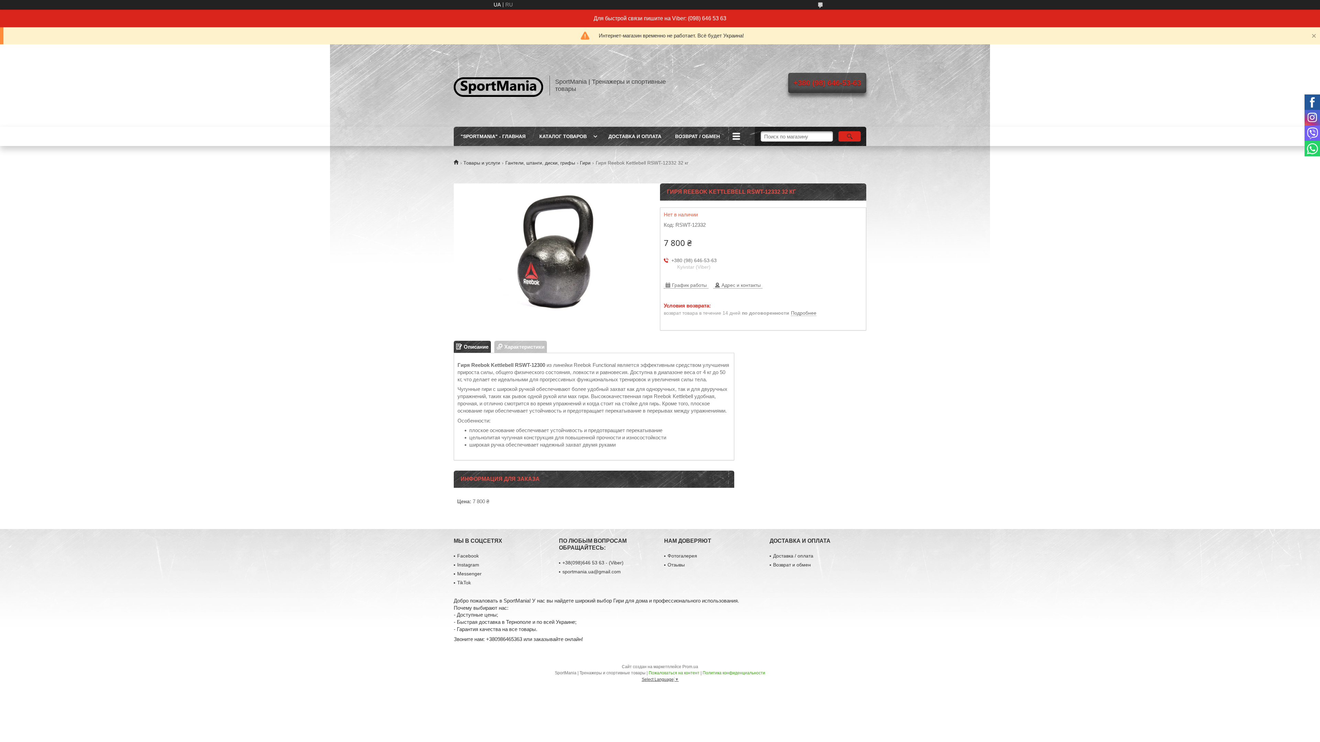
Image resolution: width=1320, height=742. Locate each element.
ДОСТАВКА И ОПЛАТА (634, 136)
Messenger (469, 573)
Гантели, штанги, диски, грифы (540, 163)
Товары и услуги (481, 163)
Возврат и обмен (792, 564)
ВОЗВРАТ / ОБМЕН (697, 136)
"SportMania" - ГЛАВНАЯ (493, 136)
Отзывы (676, 564)
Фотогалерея (682, 556)
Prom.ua (690, 666)
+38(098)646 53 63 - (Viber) (593, 562)
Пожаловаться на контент (674, 673)
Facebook (468, 556)
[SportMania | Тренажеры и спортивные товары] (498, 85)
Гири (585, 163)
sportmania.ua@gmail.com (591, 571)
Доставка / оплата (793, 556)
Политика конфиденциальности (734, 673)
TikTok (464, 582)
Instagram (468, 564)
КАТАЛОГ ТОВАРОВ (563, 136)
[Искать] (849, 136)
